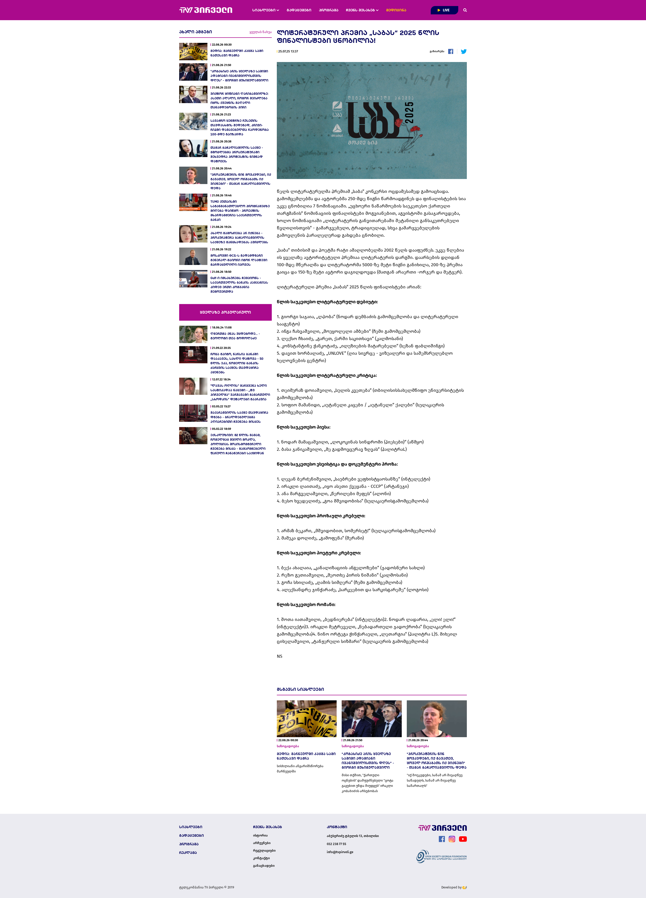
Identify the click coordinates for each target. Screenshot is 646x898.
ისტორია (260, 835)
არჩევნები (262, 843)
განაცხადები (264, 865)
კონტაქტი (261, 858)
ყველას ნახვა (261, 32)
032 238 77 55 (336, 844)
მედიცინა (396, 10)
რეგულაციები (264, 850)
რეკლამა (188, 852)
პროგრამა (328, 10)
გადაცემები (299, 10)
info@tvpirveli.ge (340, 852)
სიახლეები (264, 10)
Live (445, 10)
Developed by (451, 887)
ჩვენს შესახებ (361, 10)
